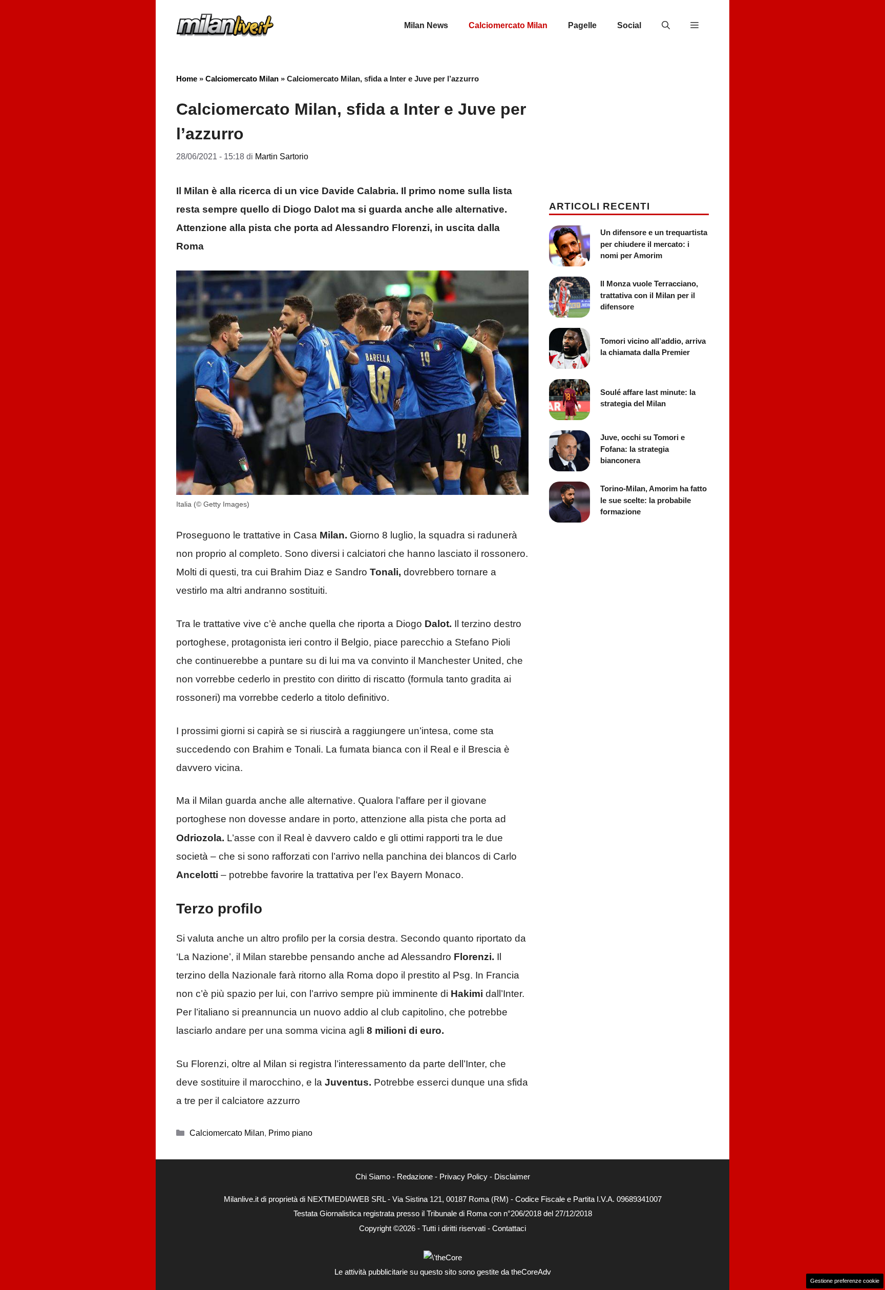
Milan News (426, 25)
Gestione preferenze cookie (844, 1281)
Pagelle (582, 25)
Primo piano (290, 1132)
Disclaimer (512, 1176)
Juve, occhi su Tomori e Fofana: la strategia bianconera (642, 449)
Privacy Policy (463, 1176)
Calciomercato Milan (508, 25)
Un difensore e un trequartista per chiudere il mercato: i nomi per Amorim (653, 244)
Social (629, 25)
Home (186, 78)
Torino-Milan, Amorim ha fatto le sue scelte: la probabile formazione (653, 500)
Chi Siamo (372, 1176)
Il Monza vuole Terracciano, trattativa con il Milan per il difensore (649, 295)
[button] (665, 25)
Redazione (415, 1176)
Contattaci (509, 1228)
